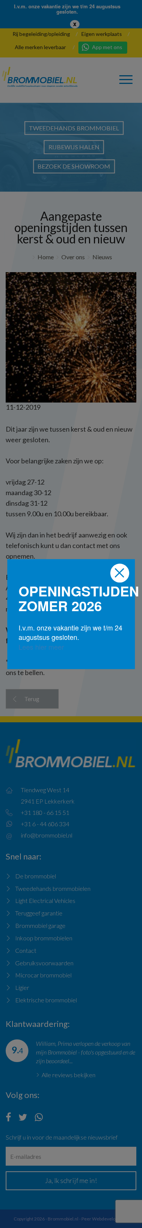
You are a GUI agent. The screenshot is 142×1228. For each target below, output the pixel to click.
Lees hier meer (41, 647)
